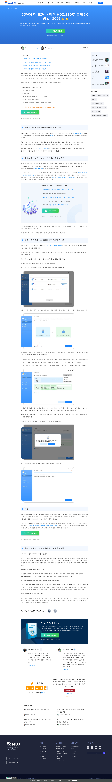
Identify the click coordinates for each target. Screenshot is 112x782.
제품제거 (37, 778)
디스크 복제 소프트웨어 (41, 148)
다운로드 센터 (12, 758)
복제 (51, 135)
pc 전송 (42, 756)
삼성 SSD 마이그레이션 (98, 84)
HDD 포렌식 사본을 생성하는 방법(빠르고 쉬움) (36, 709)
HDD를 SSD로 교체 (77, 133)
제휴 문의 (73, 751)
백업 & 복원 (60, 3)
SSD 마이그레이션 (96, 95)
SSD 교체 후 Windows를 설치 (99, 107)
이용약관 (33, 778)
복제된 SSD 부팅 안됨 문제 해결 (99, 115)
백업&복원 (43, 753)
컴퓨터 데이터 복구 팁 (61, 746)
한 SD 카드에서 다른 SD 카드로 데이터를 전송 (64, 177)
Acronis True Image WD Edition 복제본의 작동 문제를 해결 (43, 525)
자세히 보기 (31, 665)
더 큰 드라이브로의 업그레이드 (54, 245)
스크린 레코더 (43, 751)
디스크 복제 (14, 8)
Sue (46, 48)
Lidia (26, 48)
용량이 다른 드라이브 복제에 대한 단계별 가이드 (37, 65)
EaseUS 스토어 (12, 762)
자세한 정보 (67, 780)
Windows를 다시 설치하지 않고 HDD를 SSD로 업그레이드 (58, 189)
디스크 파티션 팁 (60, 751)
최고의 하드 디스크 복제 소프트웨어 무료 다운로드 (37, 62)
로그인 (100, 2)
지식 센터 (58, 758)
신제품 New (43, 758)
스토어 (90, 3)
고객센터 (73, 753)
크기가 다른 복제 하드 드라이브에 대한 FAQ (35, 69)
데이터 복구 (41, 3)
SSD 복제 (94, 99)
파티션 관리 (51, 3)
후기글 (43, 692)
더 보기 (69, 691)
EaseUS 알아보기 (75, 746)
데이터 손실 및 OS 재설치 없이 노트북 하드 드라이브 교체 (58, 197)
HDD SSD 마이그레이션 (97, 103)
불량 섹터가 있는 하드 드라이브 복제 (58, 205)
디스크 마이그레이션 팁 (61, 753)
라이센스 (28, 778)
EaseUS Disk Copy (38, 168)
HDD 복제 (105, 95)
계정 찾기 (73, 756)
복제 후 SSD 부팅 (96, 111)
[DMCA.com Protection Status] (14, 778)
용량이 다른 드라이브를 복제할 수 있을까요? (36, 58)
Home (8, 8)
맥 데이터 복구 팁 (60, 748)
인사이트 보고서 (60, 761)
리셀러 (72, 748)
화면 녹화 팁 (59, 756)
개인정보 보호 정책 (21, 778)
